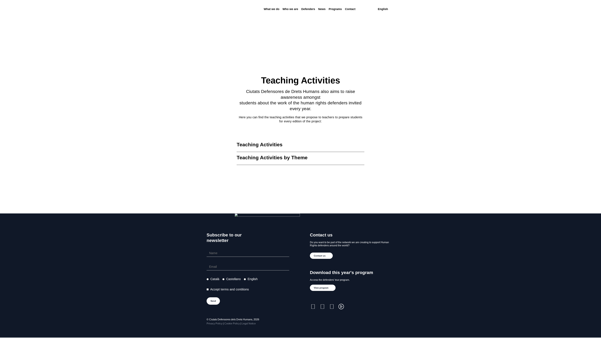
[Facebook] (322, 306)
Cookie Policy (232, 323)
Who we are (290, 9)
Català (214, 279)
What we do (271, 9)
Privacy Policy (214, 323)
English (253, 279)
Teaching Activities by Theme (272, 157)
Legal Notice (249, 323)
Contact (350, 9)
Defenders (308, 9)
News (322, 9)
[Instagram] (313, 306)
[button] (300, 145)
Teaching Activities (260, 144)
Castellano (233, 279)
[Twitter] (332, 306)
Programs (335, 9)
